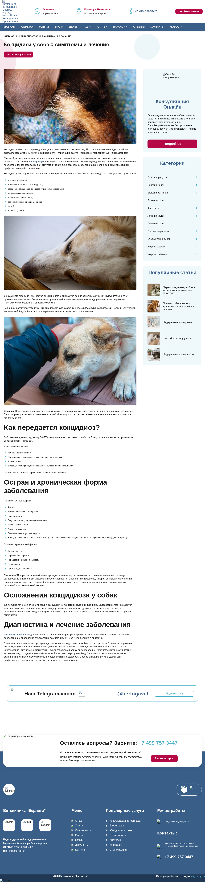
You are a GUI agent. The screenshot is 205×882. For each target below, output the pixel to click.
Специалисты (83, 830)
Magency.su (197, 876)
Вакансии (120, 26)
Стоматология (118, 835)
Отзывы (139, 26)
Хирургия (115, 840)
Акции (87, 26)
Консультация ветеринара (125, 820)
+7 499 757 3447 (179, 857)
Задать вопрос (164, 758)
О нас (78, 820)
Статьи (102, 26)
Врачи (59, 26)
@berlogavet (132, 693)
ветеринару (37, 161)
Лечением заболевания (17, 634)
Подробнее (172, 143)
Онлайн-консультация (18, 54)
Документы (81, 844)
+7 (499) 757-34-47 (146, 11)
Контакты (157, 26)
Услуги (44, 26)
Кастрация (116, 844)
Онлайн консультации (189, 11)
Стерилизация (118, 849)
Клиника (27, 26)
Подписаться (174, 693)
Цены (73, 26)
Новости (176, 26)
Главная (9, 26)
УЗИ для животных (121, 830)
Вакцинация (117, 825)
